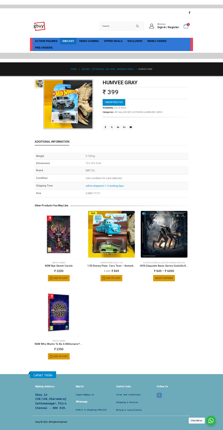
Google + (124, 127)
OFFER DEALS (113, 41)
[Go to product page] (59, 234)
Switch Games (58, 263)
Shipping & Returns (127, 402)
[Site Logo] (40, 26)
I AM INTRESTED (114, 102)
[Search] (137, 26)
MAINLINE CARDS (154, 112)
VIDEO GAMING (89, 41)
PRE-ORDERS (44, 47)
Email (130, 127)
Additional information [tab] (52, 141)
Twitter (111, 127)
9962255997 (104, 410)
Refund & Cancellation (129, 410)
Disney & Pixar (106, 263)
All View (118, 112)
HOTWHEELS (139, 112)
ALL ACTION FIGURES (167, 263)
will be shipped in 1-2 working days (105, 185)
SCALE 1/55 (118, 263)
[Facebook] (189, 12)
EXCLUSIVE (135, 41)
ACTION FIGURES (46, 41)
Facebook (105, 127)
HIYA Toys (180, 263)
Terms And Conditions (128, 395)
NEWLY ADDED (157, 41)
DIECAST (68, 41)
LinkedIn (118, 127)
